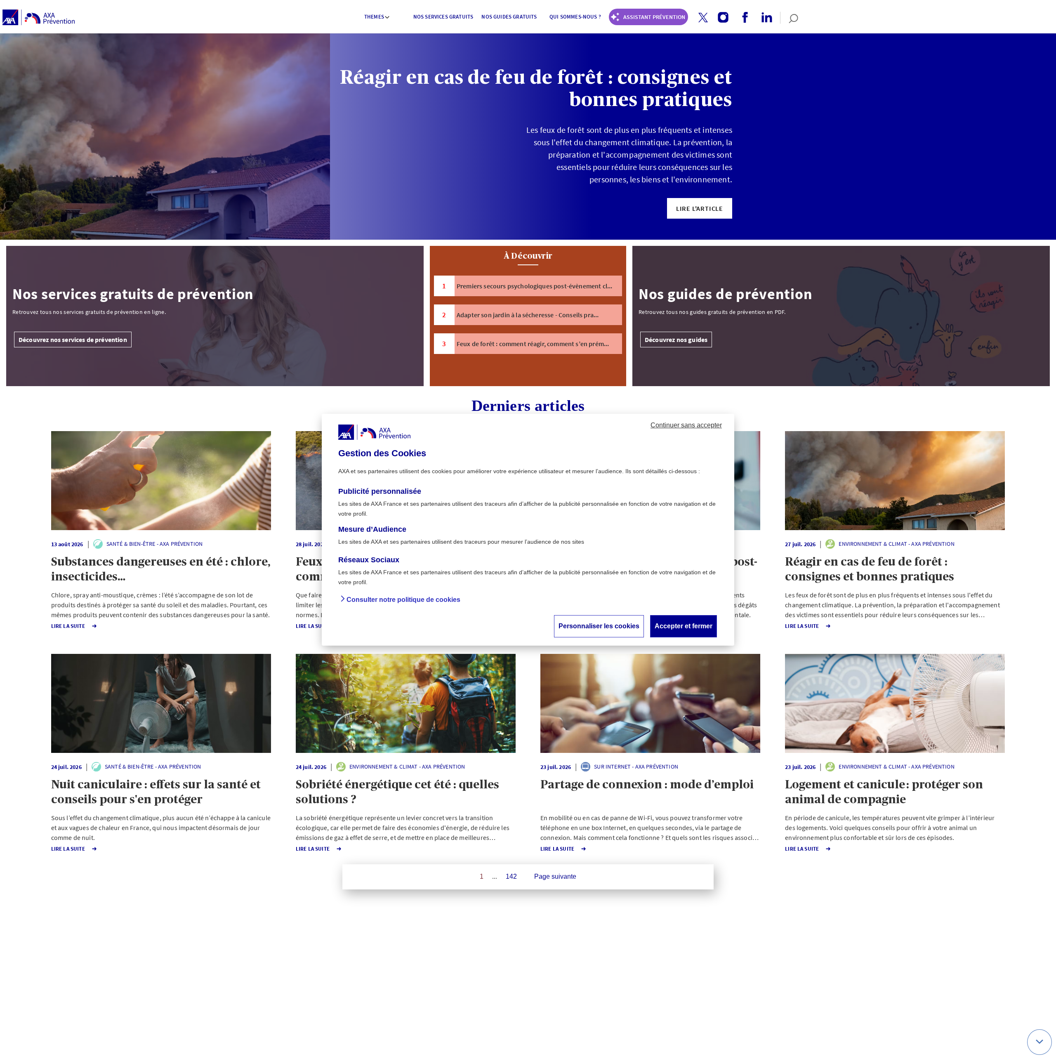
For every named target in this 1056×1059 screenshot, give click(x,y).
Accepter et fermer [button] (683, 625)
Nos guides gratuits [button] (509, 17)
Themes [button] (374, 17)
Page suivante (555, 876)
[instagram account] (720, 18)
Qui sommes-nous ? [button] (575, 17)
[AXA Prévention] (38, 17)
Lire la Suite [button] (68, 626)
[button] (703, 17)
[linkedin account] (763, 18)
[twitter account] (700, 18)
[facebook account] (742, 18)
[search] (789, 18)
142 (511, 876)
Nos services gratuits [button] (443, 17)
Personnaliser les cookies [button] (599, 625)
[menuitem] (377, 17)
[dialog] (528, 530)
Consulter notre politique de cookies (403, 599)
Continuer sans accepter (686, 424)
